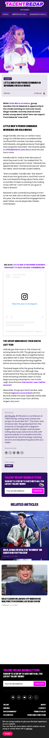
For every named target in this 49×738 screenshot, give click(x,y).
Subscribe (38, 491)
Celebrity (7, 79)
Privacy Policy (40, 711)
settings (29, 729)
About (43, 705)
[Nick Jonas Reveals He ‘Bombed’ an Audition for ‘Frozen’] (24, 535)
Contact (42, 708)
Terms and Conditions (36, 715)
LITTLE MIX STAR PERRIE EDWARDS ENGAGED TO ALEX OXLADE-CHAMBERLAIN (24, 266)
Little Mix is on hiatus (19, 103)
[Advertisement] (24, 634)
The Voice (6, 14)
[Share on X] (10, 452)
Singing (6, 708)
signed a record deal (21, 393)
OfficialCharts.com (15, 149)
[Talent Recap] (24, 4)
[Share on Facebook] (6, 452)
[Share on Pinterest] (14, 452)
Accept (7, 734)
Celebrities (8, 715)
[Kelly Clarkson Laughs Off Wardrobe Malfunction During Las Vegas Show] (24, 580)
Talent (6, 705)
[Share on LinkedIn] (18, 452)
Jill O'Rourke (10, 416)
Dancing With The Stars (38, 14)
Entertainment (9, 711)
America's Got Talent (19, 14)
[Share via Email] (22, 452)
